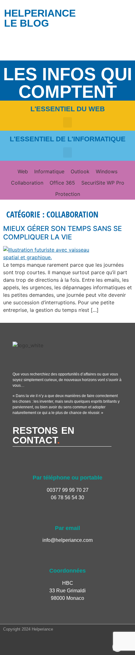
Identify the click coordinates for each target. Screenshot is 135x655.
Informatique (49, 171)
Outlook (80, 171)
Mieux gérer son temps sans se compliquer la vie (62, 232)
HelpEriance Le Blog (40, 18)
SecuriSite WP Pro (102, 182)
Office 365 (62, 182)
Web (23, 171)
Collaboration (27, 182)
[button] (67, 122)
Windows (106, 171)
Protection (67, 194)
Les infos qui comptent (67, 83)
